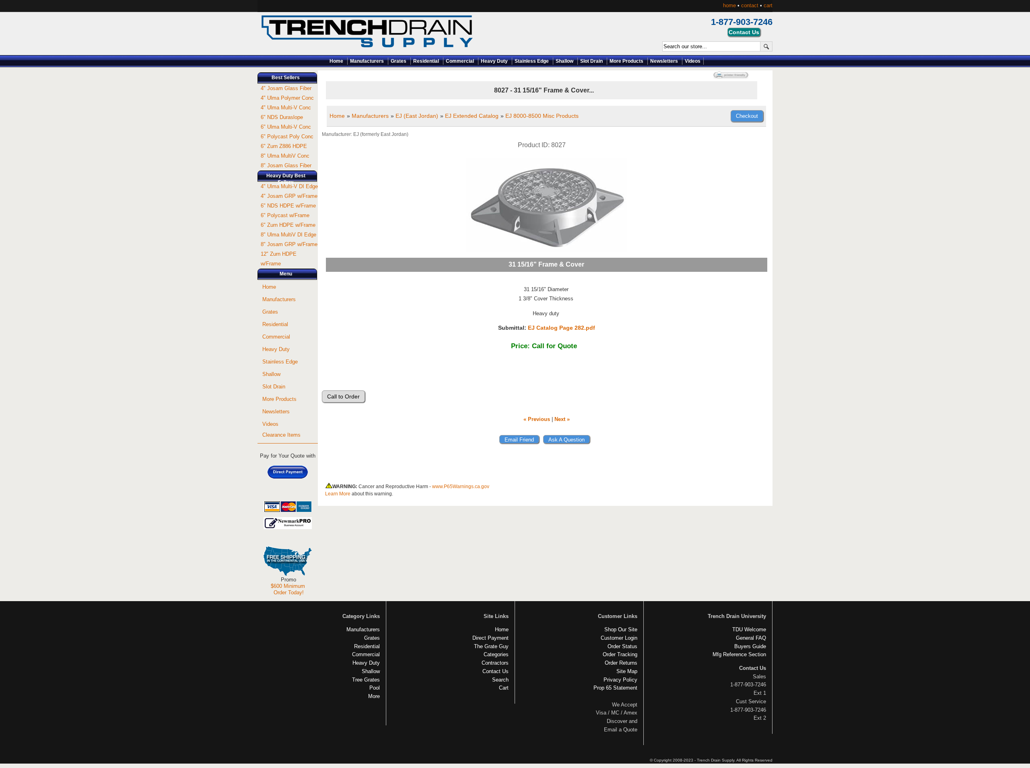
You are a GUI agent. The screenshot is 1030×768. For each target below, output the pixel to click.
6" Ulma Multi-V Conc (286, 127)
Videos (692, 61)
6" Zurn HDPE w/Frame (288, 225)
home (729, 5)
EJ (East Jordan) (417, 116)
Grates (398, 61)
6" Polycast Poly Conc (287, 136)
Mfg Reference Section (739, 654)
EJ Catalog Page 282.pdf (561, 327)
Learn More (337, 493)
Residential (426, 61)
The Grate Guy (491, 646)
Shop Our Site (620, 629)
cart (768, 5)
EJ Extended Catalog (472, 116)
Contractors (495, 663)
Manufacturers (367, 61)
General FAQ (751, 638)
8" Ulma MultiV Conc (285, 156)
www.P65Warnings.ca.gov (460, 486)
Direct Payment (490, 638)
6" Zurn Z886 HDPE (284, 146)
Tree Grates (366, 680)
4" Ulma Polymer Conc (287, 98)
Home (336, 61)
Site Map (626, 671)
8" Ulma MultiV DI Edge (288, 235)
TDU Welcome (749, 629)
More (374, 696)
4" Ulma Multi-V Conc (286, 108)
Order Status (622, 646)
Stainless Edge (532, 61)
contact (749, 5)
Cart (504, 688)
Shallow (564, 61)
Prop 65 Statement (615, 688)
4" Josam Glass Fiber (286, 88)
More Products (626, 61)
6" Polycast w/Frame (285, 215)
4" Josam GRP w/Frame (289, 196)
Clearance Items (281, 435)
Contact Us (495, 671)
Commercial (460, 61)
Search (500, 680)
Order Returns (621, 663)
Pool (374, 688)
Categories (496, 654)
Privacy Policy (620, 680)
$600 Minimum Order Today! (288, 589)
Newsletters (664, 61)
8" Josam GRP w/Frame (289, 244)
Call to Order (343, 396)
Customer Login (619, 638)
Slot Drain (591, 61)
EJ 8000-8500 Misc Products (542, 116)
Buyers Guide (750, 646)
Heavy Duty (494, 61)
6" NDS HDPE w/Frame (288, 206)
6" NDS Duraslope (282, 117)
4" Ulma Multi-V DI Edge (289, 186)
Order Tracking (620, 654)
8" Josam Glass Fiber (286, 165)
